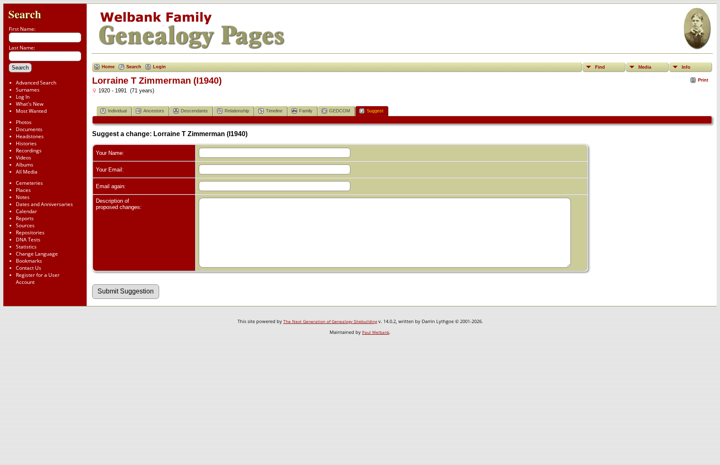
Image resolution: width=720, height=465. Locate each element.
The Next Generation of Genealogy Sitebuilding (330, 321)
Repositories (30, 232)
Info (686, 67)
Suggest (375, 110)
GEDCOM (339, 110)
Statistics (26, 246)
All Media (27, 171)
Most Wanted (31, 110)
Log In (23, 96)
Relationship (237, 110)
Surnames (28, 89)
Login (159, 66)
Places (23, 190)
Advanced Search (36, 82)
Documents (29, 129)
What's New (29, 103)
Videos (23, 157)
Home (108, 66)
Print (703, 79)
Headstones (30, 136)
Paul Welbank (375, 332)
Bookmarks (29, 260)
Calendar (26, 211)
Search (24, 14)
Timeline (274, 110)
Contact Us (28, 267)
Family (305, 110)
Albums (24, 164)
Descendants (194, 110)
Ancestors (153, 110)
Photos (24, 122)
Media (644, 67)
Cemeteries (29, 182)
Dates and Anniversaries (44, 204)
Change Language (37, 253)
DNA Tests (28, 239)
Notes (23, 197)
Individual (117, 110)
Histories (26, 143)
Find (600, 67)
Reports (25, 218)
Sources (25, 225)
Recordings (29, 150)
